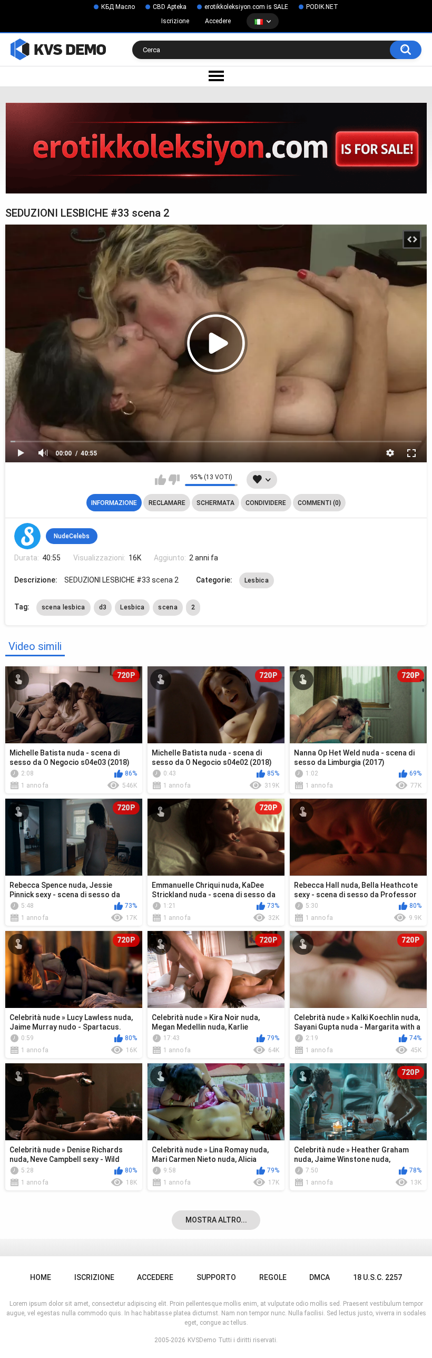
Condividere (266, 503)
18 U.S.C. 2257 (377, 1277)
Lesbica (256, 580)
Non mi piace (174, 479)
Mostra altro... (216, 1220)
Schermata (215, 503)
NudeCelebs (72, 536)
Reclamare (167, 503)
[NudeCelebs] (27, 536)
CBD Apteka (169, 7)
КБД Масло (118, 7)
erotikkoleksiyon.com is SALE (246, 7)
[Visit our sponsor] (216, 148)
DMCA (319, 1277)
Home (40, 1277)
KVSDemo (202, 1340)
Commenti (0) (319, 503)
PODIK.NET (322, 7)
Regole (273, 1277)
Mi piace (160, 479)
